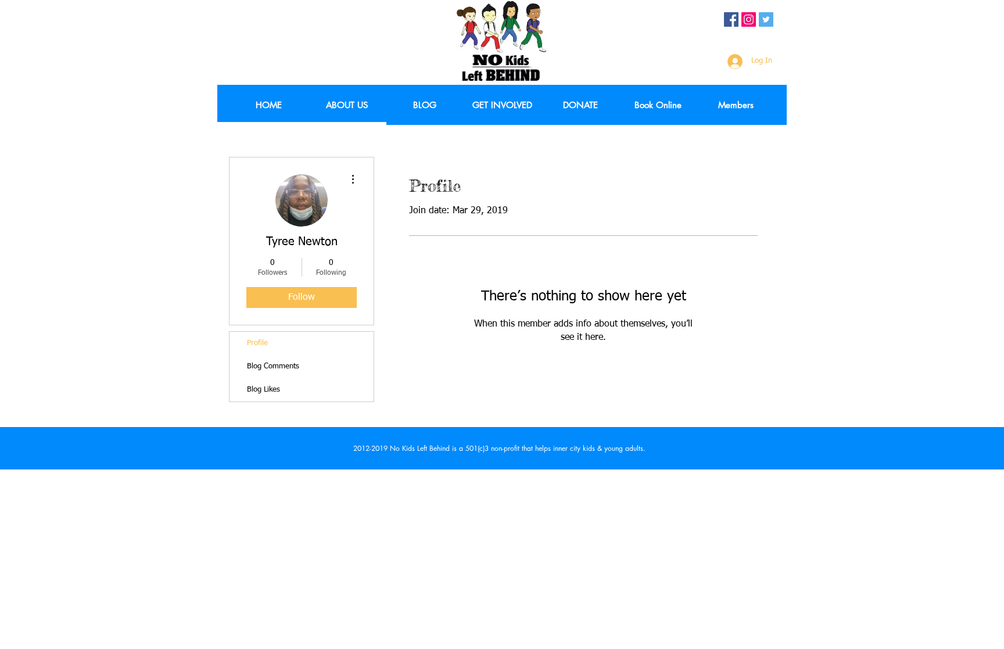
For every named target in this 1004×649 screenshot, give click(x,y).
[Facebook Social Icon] (731, 19)
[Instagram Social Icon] (748, 19)
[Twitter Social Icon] (766, 19)
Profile (257, 343)
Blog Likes (263, 389)
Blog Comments (273, 366)
